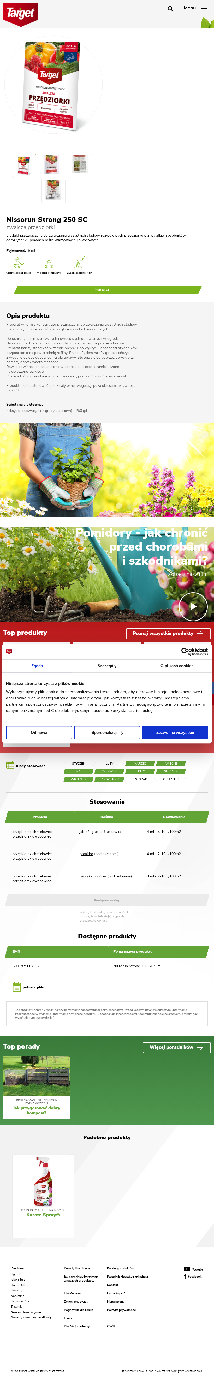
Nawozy (16, 1290)
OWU (111, 1326)
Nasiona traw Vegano (26, 1311)
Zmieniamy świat (75, 1301)
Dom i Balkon (20, 1284)
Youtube (197, 1269)
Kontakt (112, 1285)
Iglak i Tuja (18, 1279)
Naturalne (17, 1295)
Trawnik (16, 1306)
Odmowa (39, 732)
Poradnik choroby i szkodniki (127, 1276)
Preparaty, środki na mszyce (43, 1210)
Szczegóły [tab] (107, 666)
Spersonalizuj (104, 732)
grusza (96, 832)
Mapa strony (115, 1301)
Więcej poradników (171, 1047)
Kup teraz (102, 289)
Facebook (194, 1276)
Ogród (15, 1274)
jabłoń (85, 832)
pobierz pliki (33, 987)
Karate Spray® (43, 1215)
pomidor (86, 854)
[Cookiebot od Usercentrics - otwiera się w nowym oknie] (185, 652)
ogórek (100, 876)
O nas (68, 1318)
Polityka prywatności (121, 1310)
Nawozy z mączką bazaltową (31, 1317)
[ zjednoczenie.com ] (190, 1371)
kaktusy (102, 920)
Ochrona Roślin (21, 1301)
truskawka (112, 832)
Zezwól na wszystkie (175, 732)
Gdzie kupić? (116, 1293)
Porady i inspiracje (77, 1268)
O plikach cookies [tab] (176, 666)
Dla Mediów (72, 1293)
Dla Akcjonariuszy (77, 1326)
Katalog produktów (120, 1268)
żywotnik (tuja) (101, 916)
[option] (43, 1196)
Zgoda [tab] (37, 666)
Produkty (17, 1268)
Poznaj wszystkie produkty (163, 633)
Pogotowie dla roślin (78, 1310)
